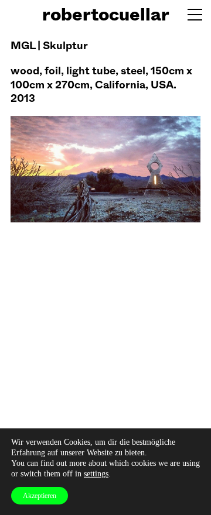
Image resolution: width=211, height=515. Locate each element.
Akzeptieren (39, 496)
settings (96, 473)
